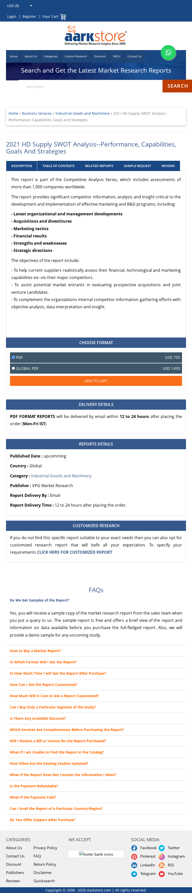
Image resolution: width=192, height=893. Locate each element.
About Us (31, 56)
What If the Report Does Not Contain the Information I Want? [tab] (63, 774)
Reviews (13, 880)
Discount (100, 56)
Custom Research (76, 56)
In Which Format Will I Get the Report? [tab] (43, 662)
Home (14, 56)
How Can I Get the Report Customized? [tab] (43, 684)
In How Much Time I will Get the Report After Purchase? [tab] (58, 673)
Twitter (173, 847)
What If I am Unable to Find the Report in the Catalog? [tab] (57, 752)
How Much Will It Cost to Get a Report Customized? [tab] (54, 695)
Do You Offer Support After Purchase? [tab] (43, 819)
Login (11, 16)
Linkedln (146, 864)
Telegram (147, 873)
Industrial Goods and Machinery (83, 113)
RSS (170, 864)
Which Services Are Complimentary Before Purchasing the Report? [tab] (67, 729)
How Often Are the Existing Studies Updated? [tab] (49, 763)
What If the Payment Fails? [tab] (33, 797)
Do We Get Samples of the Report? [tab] (39, 600)
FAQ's (116, 56)
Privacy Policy (45, 847)
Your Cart (50, 16)
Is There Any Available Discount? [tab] (38, 718)
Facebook (147, 847)
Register (29, 16)
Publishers (15, 872)
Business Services (37, 113)
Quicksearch (44, 880)
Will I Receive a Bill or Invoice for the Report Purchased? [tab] (58, 740)
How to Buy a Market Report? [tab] (35, 650)
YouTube (174, 873)
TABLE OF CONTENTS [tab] (58, 166)
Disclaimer (43, 872)
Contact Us (135, 56)
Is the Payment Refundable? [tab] (34, 786)
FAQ (37, 855)
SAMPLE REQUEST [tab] (137, 166)
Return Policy (45, 864)
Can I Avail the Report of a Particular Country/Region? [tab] (56, 808)
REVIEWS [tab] (168, 166)
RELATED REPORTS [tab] (99, 166)
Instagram (175, 856)
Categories (51, 56)
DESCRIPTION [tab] (21, 166)
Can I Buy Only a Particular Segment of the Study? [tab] (53, 707)
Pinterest (147, 856)
